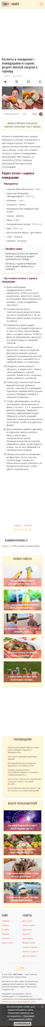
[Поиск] (32, 4)
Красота (26, 934)
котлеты (27, 525)
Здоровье (27, 929)
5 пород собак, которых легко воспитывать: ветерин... (22, 678)
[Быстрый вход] (36, 4)
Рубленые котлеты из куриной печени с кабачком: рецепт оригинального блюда (21, 256)
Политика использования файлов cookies (19, 1002)
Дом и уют (27, 921)
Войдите (6, 546)
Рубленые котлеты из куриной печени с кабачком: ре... (22, 654)
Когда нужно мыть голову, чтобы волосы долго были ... (22, 875)
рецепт (18, 525)
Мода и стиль (29, 942)
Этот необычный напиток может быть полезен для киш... (22, 606)
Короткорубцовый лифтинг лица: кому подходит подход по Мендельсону (23, 750)
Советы (5, 925)
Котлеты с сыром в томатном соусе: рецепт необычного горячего (20, 266)
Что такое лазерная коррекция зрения (22, 757)
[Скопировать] (40, 82)
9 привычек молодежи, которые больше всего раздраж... (22, 899)
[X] (17, 82)
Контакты (6, 938)
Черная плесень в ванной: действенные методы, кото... (22, 582)
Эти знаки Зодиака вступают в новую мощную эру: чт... (22, 827)
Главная (5, 921)
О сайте (5, 929)
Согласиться (22, 1024)
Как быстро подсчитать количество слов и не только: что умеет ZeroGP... (24, 781)
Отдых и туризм (30, 947)
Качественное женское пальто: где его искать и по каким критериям (24, 789)
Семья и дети (29, 925)
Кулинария (28, 938)
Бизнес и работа (30, 951)
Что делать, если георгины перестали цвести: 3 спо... (22, 851)
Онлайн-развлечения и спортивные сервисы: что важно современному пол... (23, 772)
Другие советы (29, 956)
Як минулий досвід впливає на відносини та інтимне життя (22, 764)
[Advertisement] (22, 33)
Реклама (6, 934)
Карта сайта (7, 942)
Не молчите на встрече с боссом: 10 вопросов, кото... (22, 630)
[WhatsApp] (28, 82)
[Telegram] (5, 82)
